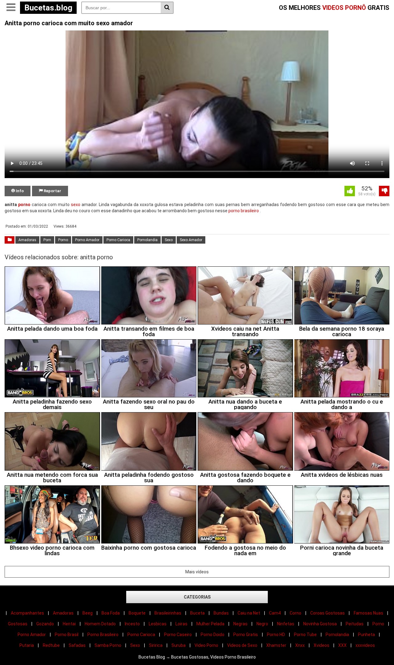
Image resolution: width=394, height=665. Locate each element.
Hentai (69, 623)
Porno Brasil (66, 634)
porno (24, 204)
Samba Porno (107, 645)
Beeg (87, 613)
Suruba (178, 645)
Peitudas (355, 623)
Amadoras (27, 240)
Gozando (45, 623)
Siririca (156, 645)
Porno (63, 240)
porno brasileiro (243, 210)
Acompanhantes (27, 613)
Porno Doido (212, 634)
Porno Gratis (245, 634)
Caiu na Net (249, 613)
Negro (262, 623)
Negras (240, 623)
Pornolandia (147, 240)
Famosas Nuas (368, 613)
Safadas (77, 645)
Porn (47, 240)
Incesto (132, 623)
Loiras (181, 623)
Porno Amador (87, 240)
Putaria (26, 645)
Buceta (197, 613)
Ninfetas (285, 623)
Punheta (366, 634)
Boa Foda (111, 613)
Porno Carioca (118, 240)
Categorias (197, 597)
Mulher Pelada (210, 623)
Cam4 (275, 613)
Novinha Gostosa (320, 623)
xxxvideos (365, 645)
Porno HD (276, 634)
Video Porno (206, 645)
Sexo (169, 240)
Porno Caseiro (178, 634)
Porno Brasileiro (103, 634)
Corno (295, 613)
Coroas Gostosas (327, 613)
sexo (75, 204)
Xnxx (300, 645)
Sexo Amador (191, 240)
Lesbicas (158, 623)
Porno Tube (305, 634)
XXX (342, 645)
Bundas (221, 613)
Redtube (51, 645)
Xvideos (321, 645)
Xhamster (276, 645)
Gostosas (17, 623)
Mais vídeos (197, 571)
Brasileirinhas (168, 613)
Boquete (137, 613)
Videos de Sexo (242, 645)
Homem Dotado (100, 623)
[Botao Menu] (11, 8)
